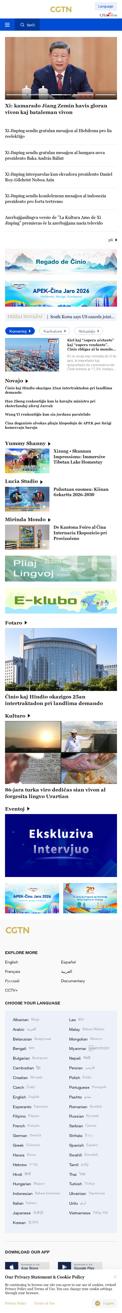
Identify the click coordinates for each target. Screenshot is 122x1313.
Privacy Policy (15, 1303)
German (27, 1135)
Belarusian (32, 1038)
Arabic (24, 1029)
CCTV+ (11, 990)
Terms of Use (44, 1303)
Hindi (22, 1174)
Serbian (82, 1125)
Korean (25, 1222)
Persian (82, 1067)
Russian (84, 1115)
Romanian (85, 1106)
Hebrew (25, 1164)
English (11, 961)
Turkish (82, 1183)
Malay (86, 1029)
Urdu (77, 1203)
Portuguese (87, 1087)
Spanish (83, 1145)
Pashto (80, 1096)
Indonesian (36, 1193)
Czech (24, 1087)
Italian (25, 1203)
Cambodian (26, 1067)
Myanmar (89, 1048)
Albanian (26, 1019)
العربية (66, 971)
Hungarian (29, 1183)
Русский (12, 980)
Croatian (28, 1077)
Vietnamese (88, 1212)
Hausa (24, 1154)
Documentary (73, 980)
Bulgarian (30, 1058)
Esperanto (30, 1106)
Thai (77, 1174)
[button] (16, 94)
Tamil (79, 1164)
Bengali (23, 1048)
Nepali (79, 1058)
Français (12, 971)
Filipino (26, 1115)
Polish (80, 1077)
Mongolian (85, 1038)
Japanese (28, 1212)
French (26, 1125)
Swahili (83, 1154)
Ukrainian (87, 1193)
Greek (26, 1145)
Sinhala (81, 1135)
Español (68, 961)
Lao (76, 1019)
